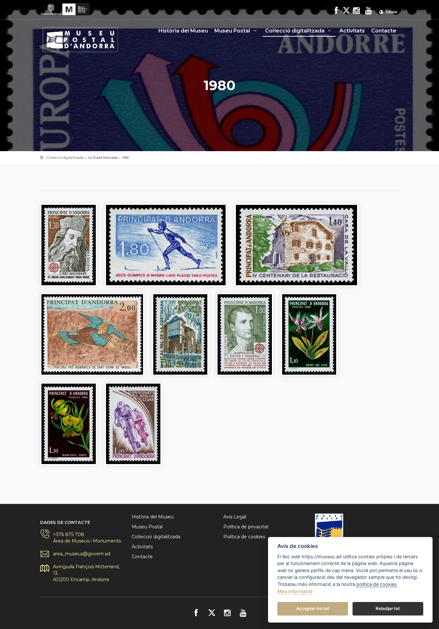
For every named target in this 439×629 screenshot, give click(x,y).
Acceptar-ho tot (312, 608)
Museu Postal (232, 31)
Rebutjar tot (388, 608)
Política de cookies (244, 537)
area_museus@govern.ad (81, 554)
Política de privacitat (246, 527)
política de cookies (376, 584)
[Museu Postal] (80, 38)
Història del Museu (183, 31)
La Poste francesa (103, 157)
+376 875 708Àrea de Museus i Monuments (87, 538)
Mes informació (294, 591)
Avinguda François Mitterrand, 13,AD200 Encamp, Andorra (86, 573)
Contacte (383, 31)
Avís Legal (234, 517)
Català (391, 12)
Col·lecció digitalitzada (295, 31)
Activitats (352, 31)
